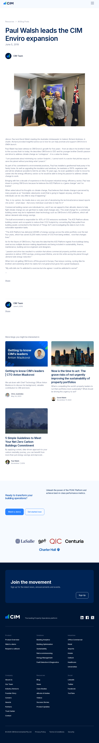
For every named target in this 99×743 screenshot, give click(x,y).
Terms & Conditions (56, 732)
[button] (92, 3)
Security (71, 732)
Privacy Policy (40, 732)
